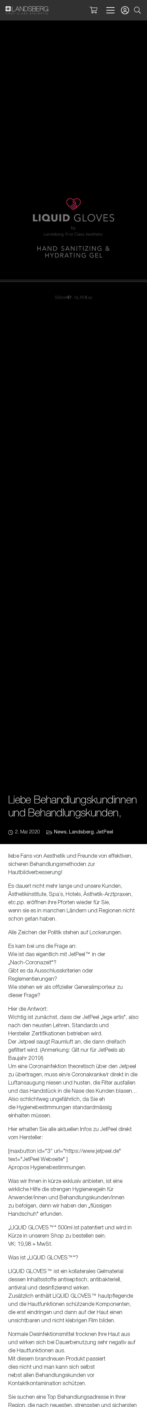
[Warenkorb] (93, 10)
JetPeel (104, 832)
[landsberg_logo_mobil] (26, 10)
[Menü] (109, 10)
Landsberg (81, 832)
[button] (137, 10)
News (60, 832)
